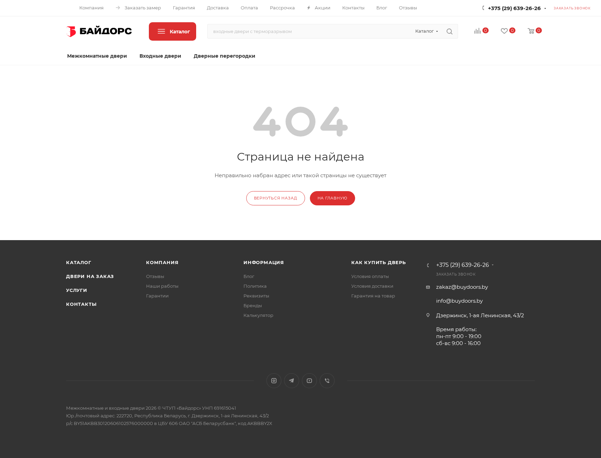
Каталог (78, 262)
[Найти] (449, 31)
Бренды (252, 305)
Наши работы (162, 286)
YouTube (309, 380)
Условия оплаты (370, 276)
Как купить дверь (378, 262)
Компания (162, 262)
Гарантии (157, 295)
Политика (255, 286)
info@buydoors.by (459, 300)
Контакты (81, 304)
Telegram (291, 380)
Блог (248, 276)
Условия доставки (372, 286)
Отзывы (155, 276)
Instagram (273, 380)
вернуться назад (275, 198)
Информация (263, 262)
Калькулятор (258, 315)
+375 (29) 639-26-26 (514, 8)
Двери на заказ (90, 276)
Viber (327, 380)
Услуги (76, 290)
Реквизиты (256, 295)
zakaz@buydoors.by (462, 287)
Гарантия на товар (373, 295)
